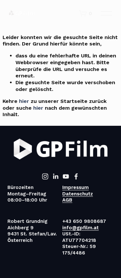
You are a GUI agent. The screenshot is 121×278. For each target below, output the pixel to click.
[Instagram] (45, 176)
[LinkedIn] (55, 176)
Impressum (75, 187)
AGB (67, 200)
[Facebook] (76, 176)
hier (24, 101)
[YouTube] (66, 176)
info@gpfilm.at (80, 228)
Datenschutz (77, 194)
